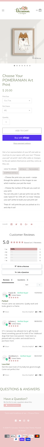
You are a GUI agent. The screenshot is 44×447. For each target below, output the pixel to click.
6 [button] (27, 66)
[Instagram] (24, 421)
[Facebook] (16, 421)
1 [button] (14, 66)
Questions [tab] (21, 280)
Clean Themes (29, 428)
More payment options (22, 143)
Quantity (5, 117)
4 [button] (22, 66)
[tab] (10, 169)
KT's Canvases (13, 428)
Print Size (5, 96)
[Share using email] (32, 224)
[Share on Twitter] (16, 224)
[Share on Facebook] (11, 224)
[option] (22, 41)
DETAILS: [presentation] (23, 169)
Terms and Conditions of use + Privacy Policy (22, 413)
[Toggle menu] (3, 10)
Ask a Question (13, 405)
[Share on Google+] (26, 224)
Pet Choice (6, 106)
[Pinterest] (28, 421)
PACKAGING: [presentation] (33, 169)
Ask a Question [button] (23, 272)
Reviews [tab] (6, 280)
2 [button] (17, 66)
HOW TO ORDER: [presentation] (10, 169)
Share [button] (7, 312)
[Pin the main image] (21, 224)
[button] (36, 312)
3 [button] (19, 66)
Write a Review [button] (23, 266)
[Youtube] (20, 421)
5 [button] (24, 66)
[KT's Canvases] (22, 10)
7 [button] (29, 66)
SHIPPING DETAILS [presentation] (11, 173)
